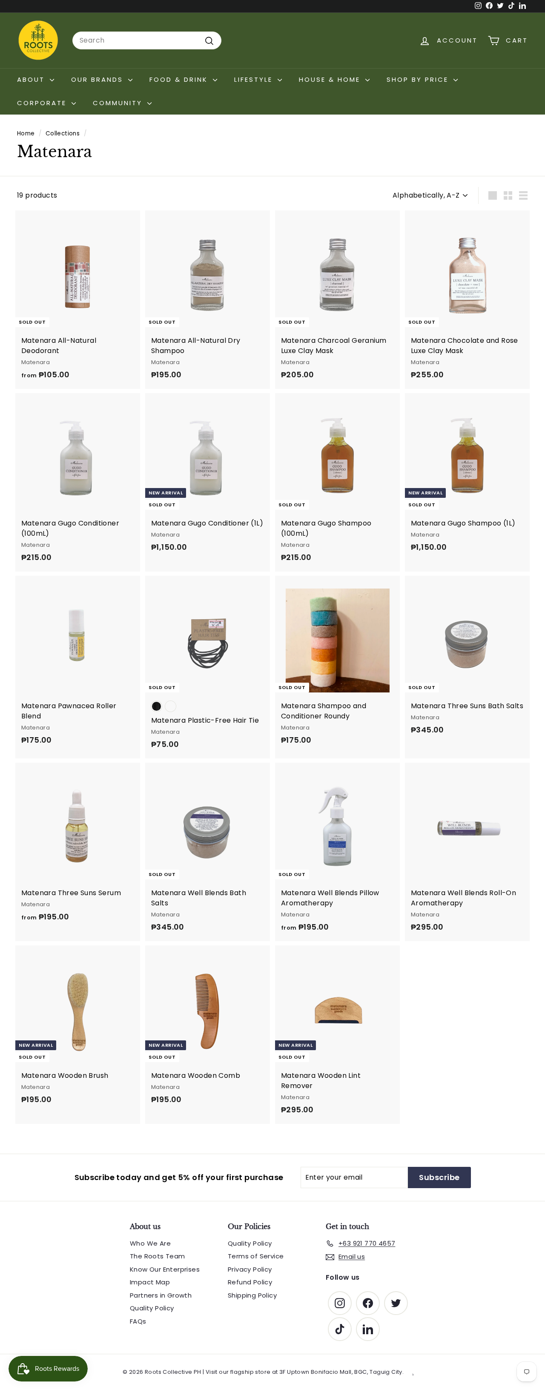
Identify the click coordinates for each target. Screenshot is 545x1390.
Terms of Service (256, 1256)
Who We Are (150, 1243)
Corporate (43, 102)
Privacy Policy (250, 1269)
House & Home (331, 79)
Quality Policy (152, 1308)
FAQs (138, 1321)
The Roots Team (157, 1256)
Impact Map (150, 1282)
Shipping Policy (252, 1295)
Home (26, 133)
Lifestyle (254, 79)
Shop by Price (419, 79)
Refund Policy (250, 1282)
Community (119, 102)
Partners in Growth (161, 1295)
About (32, 79)
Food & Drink (180, 79)
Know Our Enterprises (165, 1269)
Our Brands (98, 79)
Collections (63, 133)
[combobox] (146, 40)
